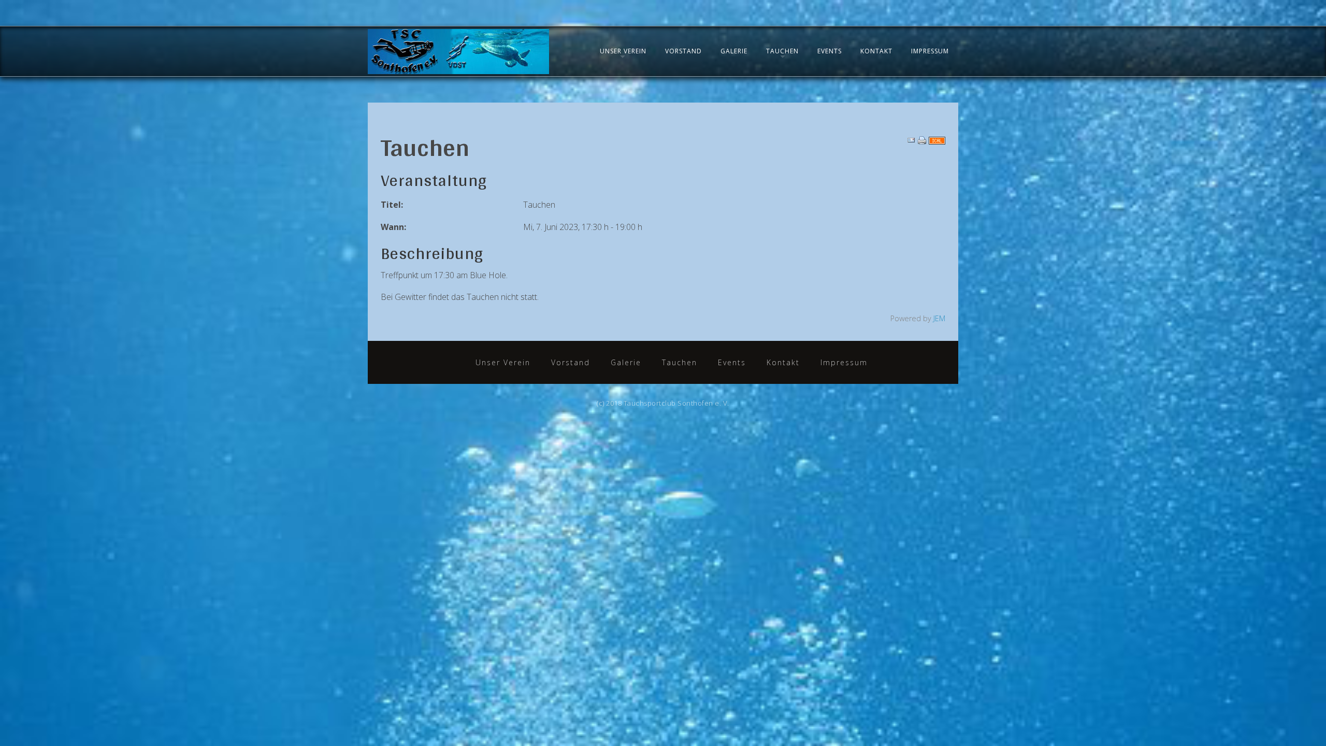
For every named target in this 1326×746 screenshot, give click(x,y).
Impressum (930, 51)
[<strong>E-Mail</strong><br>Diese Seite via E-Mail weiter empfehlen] (911, 140)
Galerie (733, 51)
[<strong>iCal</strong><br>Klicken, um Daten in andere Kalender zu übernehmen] (937, 140)
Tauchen (782, 51)
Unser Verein (623, 51)
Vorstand (683, 51)
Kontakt (876, 51)
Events (829, 51)
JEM (939, 318)
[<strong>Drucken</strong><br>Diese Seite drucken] (922, 140)
